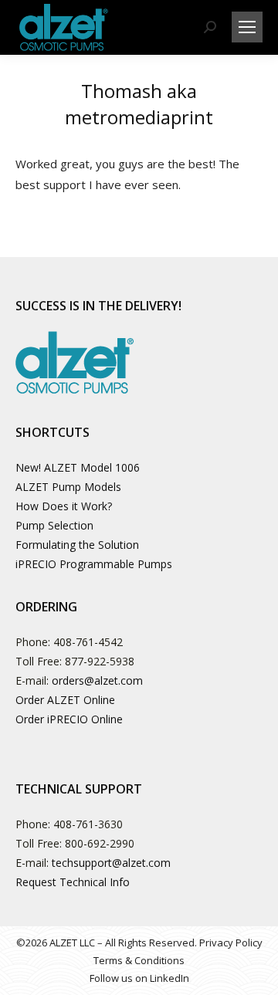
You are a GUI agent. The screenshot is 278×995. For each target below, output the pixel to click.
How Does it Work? (63, 506)
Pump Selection (54, 525)
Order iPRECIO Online (69, 719)
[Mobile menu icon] (247, 27)
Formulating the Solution (77, 544)
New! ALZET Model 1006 (77, 467)
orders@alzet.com (97, 680)
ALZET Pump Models (68, 486)
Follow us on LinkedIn (139, 978)
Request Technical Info (72, 882)
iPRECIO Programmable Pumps (93, 564)
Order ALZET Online (65, 699)
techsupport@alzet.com (111, 862)
